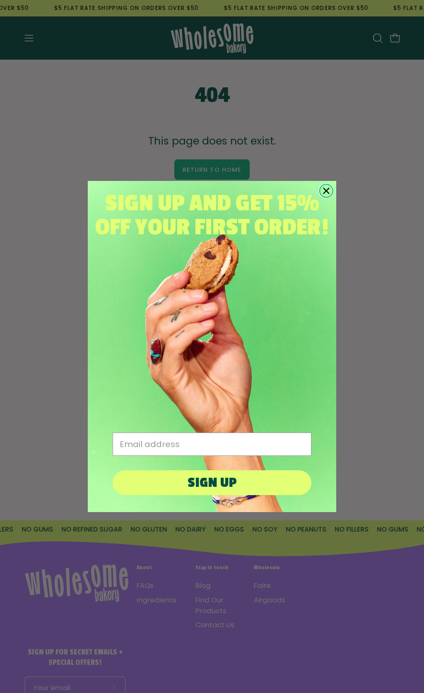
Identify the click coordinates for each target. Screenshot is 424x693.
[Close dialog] (326, 190)
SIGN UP (212, 483)
